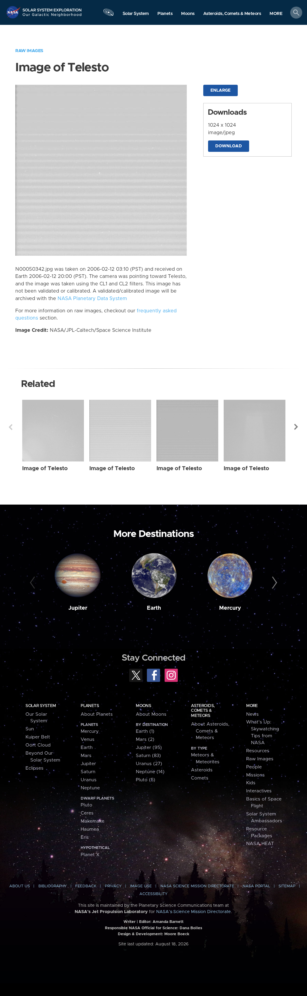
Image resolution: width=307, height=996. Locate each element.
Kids (250, 783)
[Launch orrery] (109, 14)
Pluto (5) (145, 780)
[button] (276, 14)
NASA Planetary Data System (92, 298)
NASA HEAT (260, 843)
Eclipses (34, 768)
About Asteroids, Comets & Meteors (210, 731)
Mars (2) (145, 739)
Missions (255, 775)
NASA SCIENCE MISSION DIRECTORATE (197, 886)
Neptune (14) (150, 772)
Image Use (141, 886)
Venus (87, 739)
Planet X (90, 855)
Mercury (230, 608)
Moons (143, 706)
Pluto (86, 805)
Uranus (89, 780)
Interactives (259, 791)
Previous (10, 427)
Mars (86, 755)
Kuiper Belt (37, 737)
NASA (13, 12)
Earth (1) (145, 731)
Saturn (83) (148, 755)
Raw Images (29, 51)
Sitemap (287, 886)
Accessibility (153, 894)
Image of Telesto (45, 468)
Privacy (113, 886)
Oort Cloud (38, 745)
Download (228, 146)
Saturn (88, 772)
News (252, 714)
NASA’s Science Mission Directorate (193, 912)
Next (296, 427)
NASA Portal (256, 886)
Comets (199, 778)
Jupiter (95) (149, 747)
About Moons (151, 714)
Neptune (90, 788)
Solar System (40, 706)
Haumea (90, 829)
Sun (29, 729)
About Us (19, 886)
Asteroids (202, 770)
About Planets (97, 714)
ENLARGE (220, 90)
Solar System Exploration (52, 8)
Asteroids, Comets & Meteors (203, 711)
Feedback (85, 886)
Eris (85, 837)
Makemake (92, 821)
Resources (257, 751)
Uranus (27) (149, 764)
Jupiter (77, 608)
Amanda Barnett (168, 922)
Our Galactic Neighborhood (52, 16)
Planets (90, 706)
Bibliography (52, 886)
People (254, 767)
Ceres (87, 813)
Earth (154, 608)
